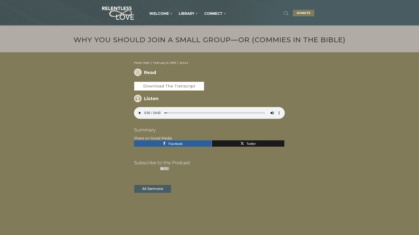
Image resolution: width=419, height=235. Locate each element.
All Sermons (152, 189)
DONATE (303, 13)
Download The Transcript (169, 86)
